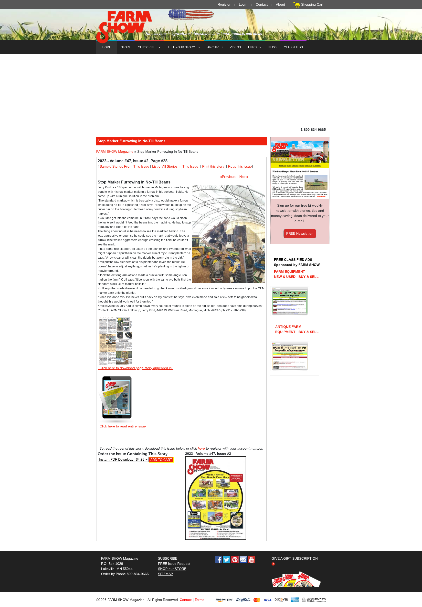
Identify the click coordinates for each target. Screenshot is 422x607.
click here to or (210, 315)
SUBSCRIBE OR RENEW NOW (211, 304)
